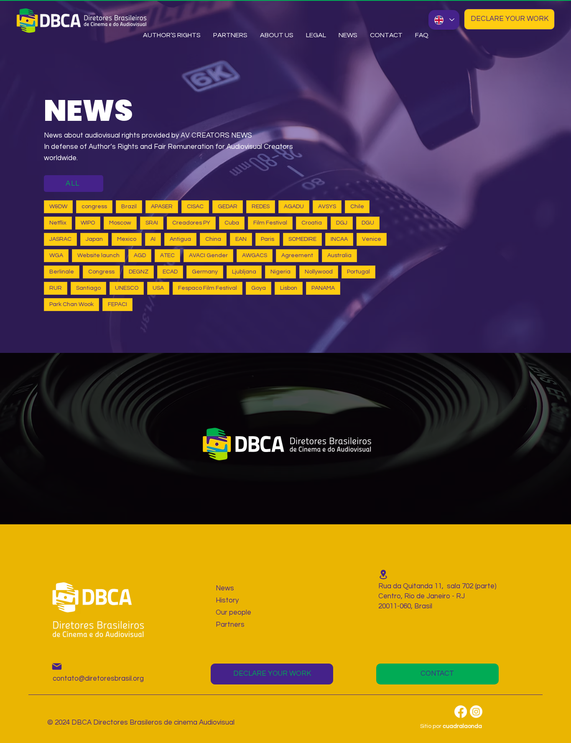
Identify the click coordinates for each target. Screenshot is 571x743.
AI (152, 239)
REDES (261, 206)
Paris (267, 239)
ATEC (167, 255)
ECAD (170, 272)
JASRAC (60, 239)
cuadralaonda (462, 726)
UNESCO (126, 288)
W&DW (58, 206)
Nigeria (280, 272)
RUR (55, 288)
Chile (357, 206)
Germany (205, 272)
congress (94, 206)
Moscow (120, 223)
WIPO (88, 223)
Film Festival (270, 223)
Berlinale (61, 272)
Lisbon (288, 288)
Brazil (129, 206)
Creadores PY (191, 223)
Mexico (126, 239)
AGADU (294, 206)
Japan (94, 239)
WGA (56, 255)
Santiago (88, 288)
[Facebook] (460, 711)
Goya (258, 288)
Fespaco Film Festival (207, 288)
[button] (277, 35)
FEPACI (117, 304)
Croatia (311, 223)
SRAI (151, 223)
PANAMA (323, 288)
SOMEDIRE (302, 239)
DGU (368, 223)
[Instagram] (476, 711)
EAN (241, 239)
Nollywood (319, 272)
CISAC (195, 206)
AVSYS (327, 206)
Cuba (231, 223)
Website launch (98, 255)
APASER (162, 206)
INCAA (339, 239)
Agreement (297, 255)
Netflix (57, 223)
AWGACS (254, 255)
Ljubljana (244, 272)
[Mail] (56, 666)
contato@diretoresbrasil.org (98, 678)
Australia (339, 255)
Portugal (358, 272)
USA (158, 288)
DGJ (341, 223)
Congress (101, 272)
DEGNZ (138, 272)
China (213, 239)
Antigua (180, 239)
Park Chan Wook (71, 304)
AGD (140, 255)
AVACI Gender (208, 255)
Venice (371, 239)
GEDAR (227, 206)
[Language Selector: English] (443, 20)
